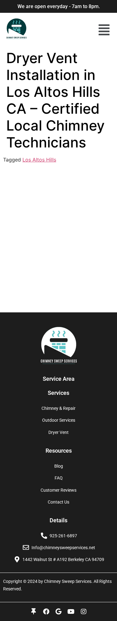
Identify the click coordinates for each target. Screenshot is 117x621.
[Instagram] (83, 611)
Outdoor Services (58, 420)
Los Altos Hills (39, 159)
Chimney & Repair (58, 408)
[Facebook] (46, 611)
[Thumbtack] (33, 611)
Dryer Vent (58, 432)
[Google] (58, 611)
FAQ (59, 477)
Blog (58, 466)
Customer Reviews (58, 490)
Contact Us (58, 501)
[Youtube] (71, 611)
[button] (104, 30)
